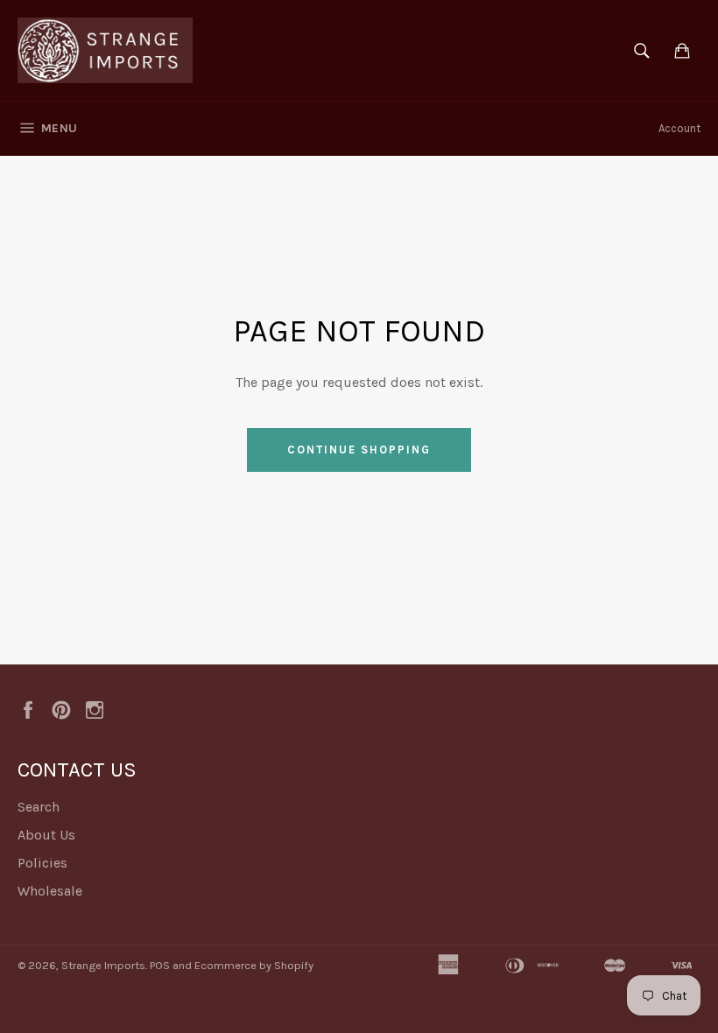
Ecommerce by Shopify (253, 965)
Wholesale (50, 890)
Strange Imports (103, 965)
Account (679, 128)
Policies (42, 862)
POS (160, 965)
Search (39, 806)
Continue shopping (358, 449)
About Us (46, 834)
